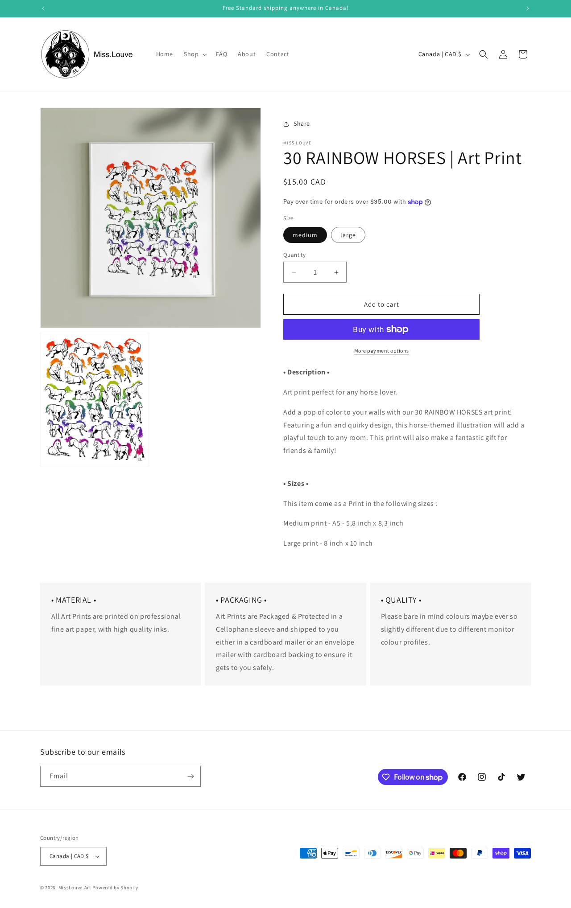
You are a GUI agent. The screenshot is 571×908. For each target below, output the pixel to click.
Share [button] (302, 123)
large (348, 235)
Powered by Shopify (115, 887)
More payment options (381, 350)
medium (305, 235)
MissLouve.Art (74, 887)
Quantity (294, 255)
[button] (194, 54)
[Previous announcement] (43, 8)
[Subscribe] (190, 776)
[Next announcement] (528, 8)
